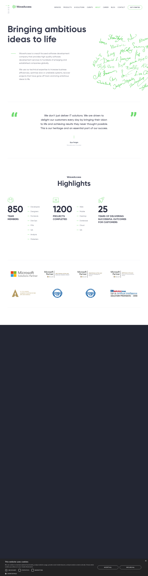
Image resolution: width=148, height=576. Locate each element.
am (8, 13)
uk (8, 11)
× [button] (145, 561)
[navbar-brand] (19, 6)
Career (106, 7)
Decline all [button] (130, 567)
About (97, 7)
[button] (49, 573)
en (8, 5)
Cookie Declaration (27, 567)
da (8, 7)
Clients (90, 7)
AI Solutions (79, 7)
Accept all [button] (108, 567)
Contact (121, 7)
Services (57, 7)
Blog (113, 7)
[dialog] (74, 567)
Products (67, 7)
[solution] (24, 274)
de (8, 9)
